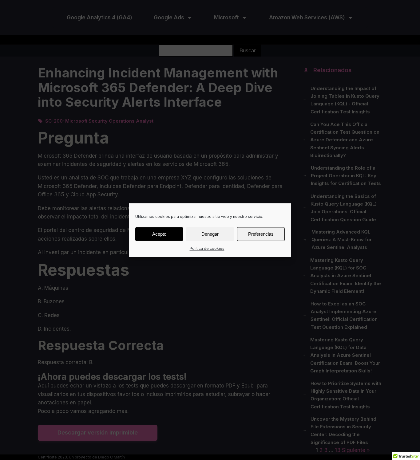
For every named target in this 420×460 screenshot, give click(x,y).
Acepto (159, 233)
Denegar (210, 233)
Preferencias (261, 233)
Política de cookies (207, 248)
